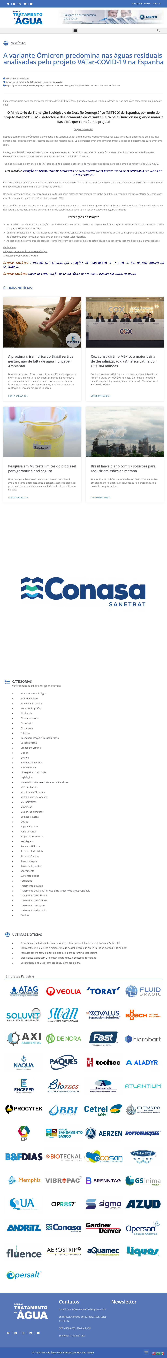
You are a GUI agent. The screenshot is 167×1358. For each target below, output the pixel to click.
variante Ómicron (112, 85)
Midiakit (147, 4)
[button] (58, 17)
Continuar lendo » (18, 396)
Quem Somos (137, 4)
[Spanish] (162, 1353)
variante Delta (96, 85)
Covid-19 (31, 85)
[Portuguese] (158, 1353)
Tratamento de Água (45, 1352)
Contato (156, 4)
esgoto (39, 85)
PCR (76, 85)
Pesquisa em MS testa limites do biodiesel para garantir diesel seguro (42, 468)
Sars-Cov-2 (84, 85)
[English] (154, 1353)
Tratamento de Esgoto (52, 81)
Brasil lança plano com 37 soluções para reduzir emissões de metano (123, 468)
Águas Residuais (18, 85)
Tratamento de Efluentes (29, 81)
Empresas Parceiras (20, 976)
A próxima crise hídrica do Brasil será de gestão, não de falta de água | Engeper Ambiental (41, 361)
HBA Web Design (85, 1352)
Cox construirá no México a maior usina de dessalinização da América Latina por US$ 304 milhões (123, 361)
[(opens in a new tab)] (111, 17)
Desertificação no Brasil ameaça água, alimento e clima (51, 962)
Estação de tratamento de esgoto (58, 85)
